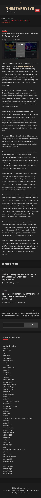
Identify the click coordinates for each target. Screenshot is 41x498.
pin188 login (7, 445)
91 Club (6, 365)
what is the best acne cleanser (14, 449)
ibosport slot (7, 454)
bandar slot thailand (10, 406)
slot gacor (6, 440)
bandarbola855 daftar (11, 401)
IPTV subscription (9, 457)
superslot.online (8, 428)
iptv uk (5, 452)
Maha (17, 283)
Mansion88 (7, 351)
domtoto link (7, 375)
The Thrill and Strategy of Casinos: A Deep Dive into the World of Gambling (20, 296)
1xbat (5, 353)
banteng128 (7, 459)
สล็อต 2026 (7, 396)
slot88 (5, 416)
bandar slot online (9, 346)
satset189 (7, 409)
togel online (7, 404)
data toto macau (9, 368)
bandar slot (7, 392)
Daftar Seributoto (9, 384)
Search (31, 325)
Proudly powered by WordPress (14, 490)
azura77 (6, 377)
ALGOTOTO (7, 473)
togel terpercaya (9, 360)
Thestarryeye (20, 8)
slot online (6, 370)
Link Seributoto (8, 380)
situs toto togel (8, 387)
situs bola (6, 356)
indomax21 (7, 348)
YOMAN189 (7, 435)
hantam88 (7, 358)
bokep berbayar (8, 394)
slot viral (6, 411)
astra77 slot (7, 471)
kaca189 (6, 464)
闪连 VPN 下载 (8, 389)
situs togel (6, 413)
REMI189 (6, 437)
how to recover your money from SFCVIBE (18, 418)
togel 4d (6, 421)
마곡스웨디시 (8, 466)
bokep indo (7, 372)
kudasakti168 (8, 461)
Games (4, 30)
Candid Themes (23, 493)
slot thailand (7, 425)
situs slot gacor (8, 433)
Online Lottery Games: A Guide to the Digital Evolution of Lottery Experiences (19, 277)
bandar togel (7, 363)
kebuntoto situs (8, 430)
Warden (17, 40)
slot (4, 447)
